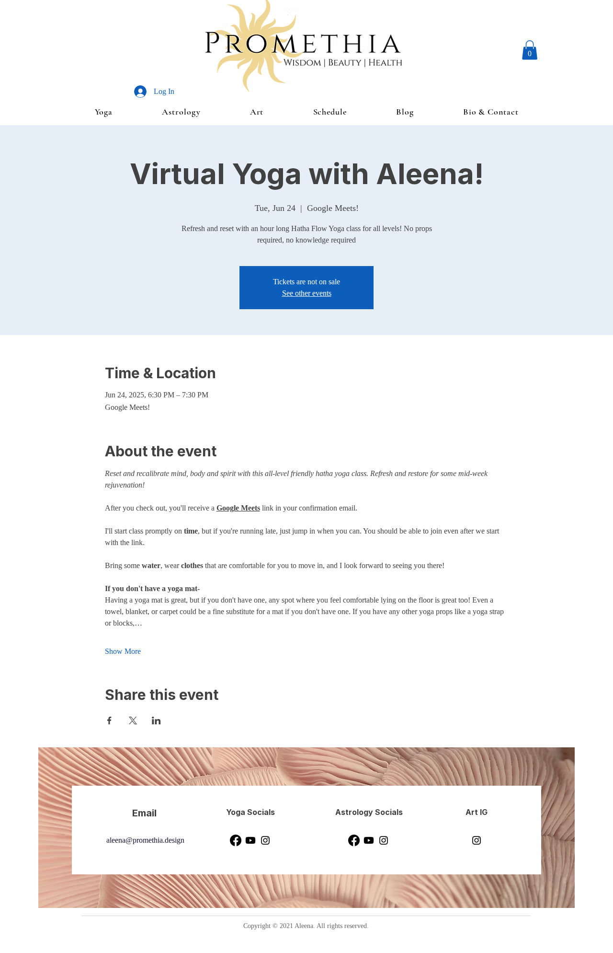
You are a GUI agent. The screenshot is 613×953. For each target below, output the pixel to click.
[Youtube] (250, 840)
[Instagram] (265, 840)
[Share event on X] (132, 720)
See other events (306, 293)
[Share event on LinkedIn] (156, 720)
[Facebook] (235, 840)
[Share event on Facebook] (109, 720)
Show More (123, 651)
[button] (530, 50)
